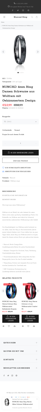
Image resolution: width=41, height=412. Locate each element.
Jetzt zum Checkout (20, 161)
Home (2, 22)
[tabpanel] (20, 50)
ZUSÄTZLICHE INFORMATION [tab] (14, 195)
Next (38, 52)
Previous (3, 52)
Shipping (5, 108)
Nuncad (12, 178)
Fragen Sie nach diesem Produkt (13, 134)
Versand (17, 130)
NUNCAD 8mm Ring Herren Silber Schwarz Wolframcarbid (22, 403)
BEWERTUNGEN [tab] (9, 199)
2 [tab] (19, 72)
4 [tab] (22, 72)
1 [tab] (18, 72)
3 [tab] (21, 72)
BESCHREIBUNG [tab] (9, 191)
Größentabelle (7, 130)
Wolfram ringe (15, 181)
